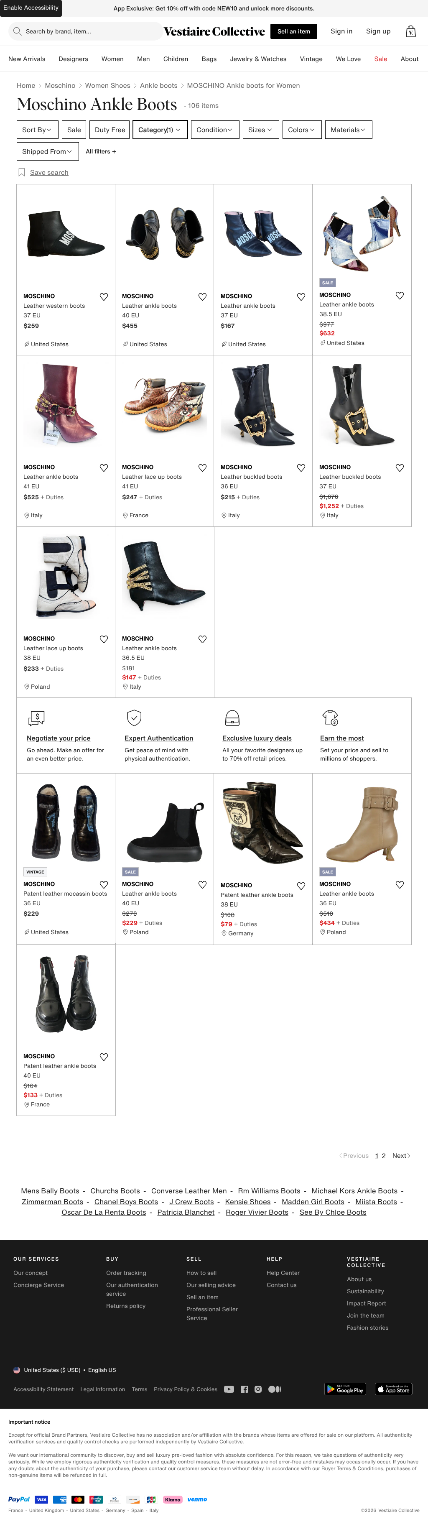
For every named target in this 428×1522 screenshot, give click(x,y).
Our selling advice (211, 1285)
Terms (139, 1389)
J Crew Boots (191, 1202)
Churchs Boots (115, 1191)
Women (113, 59)
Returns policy (125, 1306)
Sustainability (365, 1291)
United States (85, 1510)
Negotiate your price (59, 738)
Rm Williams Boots (269, 1191)
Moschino (60, 85)
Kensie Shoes (247, 1202)
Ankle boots (159, 85)
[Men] (156, 59)
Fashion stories (367, 1327)
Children (176, 59)
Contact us (282, 1285)
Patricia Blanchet (185, 1212)
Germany (115, 1510)
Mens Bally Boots (50, 1191)
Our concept (30, 1273)
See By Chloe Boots (333, 1212)
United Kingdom (46, 1510)
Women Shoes (107, 85)
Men (143, 59)
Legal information (102, 1389)
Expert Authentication (159, 738)
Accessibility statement (43, 1389)
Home (26, 85)
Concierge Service (38, 1285)
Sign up (378, 31)
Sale (380, 59)
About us (359, 1279)
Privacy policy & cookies (185, 1389)
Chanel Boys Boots (126, 1202)
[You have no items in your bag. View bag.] (411, 31)
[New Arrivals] (51, 59)
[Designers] (95, 59)
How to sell (201, 1273)
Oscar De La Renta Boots (103, 1212)
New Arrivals (26, 59)
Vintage (311, 59)
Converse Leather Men (189, 1191)
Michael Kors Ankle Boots (354, 1191)
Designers (73, 59)
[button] (411, 31)
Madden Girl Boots (313, 1202)
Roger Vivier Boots (257, 1212)
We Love (348, 59)
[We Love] (367, 59)
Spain (137, 1510)
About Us (414, 59)
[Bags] (223, 59)
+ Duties (52, 497)
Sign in (342, 31)
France (15, 1510)
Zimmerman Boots (52, 1202)
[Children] (194, 59)
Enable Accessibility (31, 7)
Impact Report (366, 1303)
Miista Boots (376, 1202)
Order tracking (126, 1273)
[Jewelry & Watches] (293, 59)
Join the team (366, 1315)
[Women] (130, 59)
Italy (154, 1510)
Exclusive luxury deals (257, 738)
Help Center (283, 1273)
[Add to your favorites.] (104, 297)
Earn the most (342, 738)
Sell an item (294, 31)
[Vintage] (329, 59)
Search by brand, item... (58, 31)
